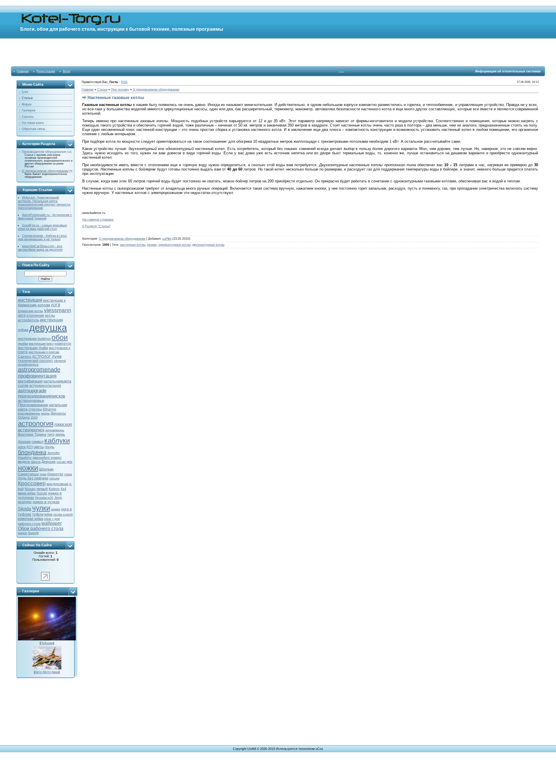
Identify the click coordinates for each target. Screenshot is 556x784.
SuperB (33, 533)
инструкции (51, 320)
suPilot (166, 238)
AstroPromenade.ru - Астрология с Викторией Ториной (45, 216)
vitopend (60, 360)
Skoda (24, 508)
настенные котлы (132, 244)
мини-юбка (27, 493)
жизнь (45, 413)
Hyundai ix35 (44, 497)
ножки (28, 468)
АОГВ (55, 305)
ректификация (30, 381)
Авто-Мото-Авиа (47, 672)
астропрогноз (31, 430)
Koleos (54, 489)
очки (43, 474)
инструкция (30, 300)
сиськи (54, 478)
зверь (60, 434)
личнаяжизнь (54, 430)
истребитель (28, 320)
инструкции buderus (34, 339)
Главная (23, 71)
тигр (50, 434)
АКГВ (21, 315)
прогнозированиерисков (41, 396)
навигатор (62, 344)
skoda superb (63, 514)
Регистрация (45, 71)
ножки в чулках (46, 502)
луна (56, 356)
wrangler (25, 502)
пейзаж (23, 329)
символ (37, 442)
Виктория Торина (32, 435)
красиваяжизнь (29, 413)
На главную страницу (98, 219)
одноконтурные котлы (174, 244)
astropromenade (39, 369)
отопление (35, 316)
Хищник (24, 442)
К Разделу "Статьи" (96, 226)
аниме (55, 509)
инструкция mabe (33, 348)
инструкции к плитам (44, 352)
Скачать (24, 357)
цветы (39, 447)
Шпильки (46, 469)
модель (24, 462)
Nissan (30, 489)
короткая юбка (30, 518)
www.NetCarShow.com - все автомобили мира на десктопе (40, 247)
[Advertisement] (278, 52)
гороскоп (63, 424)
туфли (37, 514)
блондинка (32, 452)
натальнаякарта (57, 381)
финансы (58, 413)
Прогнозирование (33, 405)
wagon (22, 533)
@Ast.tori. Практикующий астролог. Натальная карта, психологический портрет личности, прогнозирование (44, 203)
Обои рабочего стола (40, 528)
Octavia (24, 417)
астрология (36, 423)
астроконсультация (45, 386)
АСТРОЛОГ (41, 357)
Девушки (48, 462)
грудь (49, 447)
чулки (41, 508)
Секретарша (28, 474)
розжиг (152, 244)
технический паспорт (35, 361)
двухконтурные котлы (208, 244)
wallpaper (51, 523)
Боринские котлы (30, 311)
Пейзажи (47, 643)
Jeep (58, 498)
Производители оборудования (44, 151)
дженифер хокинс (47, 458)
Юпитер (49, 409)
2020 (34, 417)
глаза (68, 474)
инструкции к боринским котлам (42, 302)
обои (60, 337)
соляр (23, 385)
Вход (66, 71)
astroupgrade (32, 390)
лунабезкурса (28, 364)
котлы (50, 316)
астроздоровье (31, 400)
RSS (124, 82)
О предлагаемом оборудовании (45, 171)
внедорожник (57, 484)
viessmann (57, 310)
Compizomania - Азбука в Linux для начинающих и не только (42, 237)
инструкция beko (41, 343)
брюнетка (55, 474)
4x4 (63, 489)
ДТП (29, 447)
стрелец (35, 409)
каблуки (57, 440)
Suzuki (41, 493)
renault (42, 489)
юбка (48, 514)
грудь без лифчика (33, 478)
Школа (36, 462)
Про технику (120, 89)
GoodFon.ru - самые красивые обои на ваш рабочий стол (42, 227)
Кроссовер (32, 483)
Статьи (102, 89)
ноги (21, 447)
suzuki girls (64, 462)
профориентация (37, 376)
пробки (23, 343)
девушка (48, 327)
